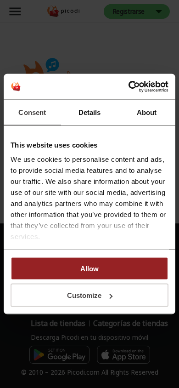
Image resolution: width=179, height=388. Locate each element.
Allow (89, 268)
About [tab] (147, 112)
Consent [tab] (32, 112)
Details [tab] (89, 112)
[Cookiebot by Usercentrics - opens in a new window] (128, 87)
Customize (84, 295)
